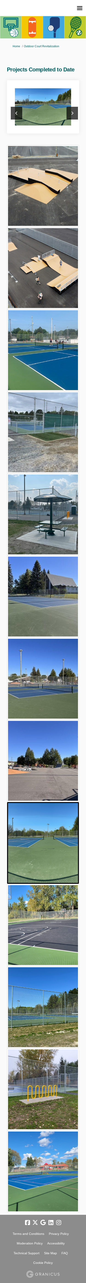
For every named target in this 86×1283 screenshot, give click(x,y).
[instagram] (58, 1222)
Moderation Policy (30, 1243)
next (72, 113)
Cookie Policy (43, 1263)
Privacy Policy (59, 1234)
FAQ (64, 1253)
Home (16, 46)
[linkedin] (51, 1222)
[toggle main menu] (80, 8)
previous (16, 113)
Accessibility (56, 1243)
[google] (43, 1222)
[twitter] (35, 1222)
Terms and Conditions (28, 1234)
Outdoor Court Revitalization (41, 46)
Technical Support (26, 1253)
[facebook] (27, 1222)
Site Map (50, 1253)
